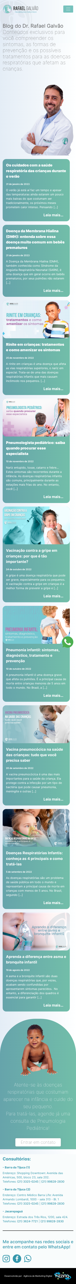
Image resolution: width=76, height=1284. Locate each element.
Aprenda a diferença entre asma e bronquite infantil (36, 959)
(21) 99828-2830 (52, 1181)
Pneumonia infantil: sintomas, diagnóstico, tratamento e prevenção (32, 655)
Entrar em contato (38, 1142)
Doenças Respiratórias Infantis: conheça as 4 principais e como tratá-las (34, 858)
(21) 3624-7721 (27, 1221)
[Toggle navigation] (68, 9)
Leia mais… (54, 214)
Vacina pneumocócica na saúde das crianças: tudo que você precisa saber (34, 755)
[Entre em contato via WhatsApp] (67, 642)
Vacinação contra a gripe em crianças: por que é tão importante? (31, 556)
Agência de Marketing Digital (38, 1276)
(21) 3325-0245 (28, 1181)
